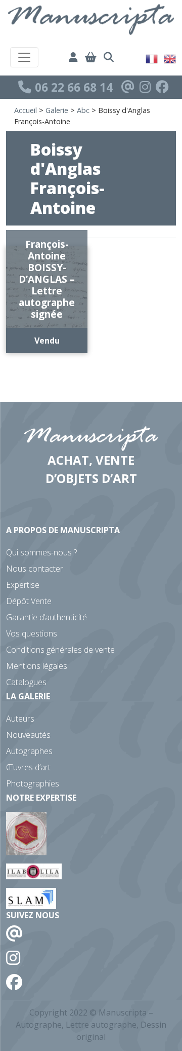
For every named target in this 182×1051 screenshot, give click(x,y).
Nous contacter (34, 568)
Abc (83, 110)
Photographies (32, 783)
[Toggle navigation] (24, 57)
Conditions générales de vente (60, 649)
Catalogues (26, 682)
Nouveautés (28, 734)
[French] (152, 57)
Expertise (22, 584)
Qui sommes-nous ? (41, 552)
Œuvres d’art (28, 767)
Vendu (47, 340)
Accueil (25, 110)
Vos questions (31, 633)
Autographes (29, 751)
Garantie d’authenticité (46, 617)
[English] (170, 57)
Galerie (57, 110)
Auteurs (20, 718)
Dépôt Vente (29, 601)
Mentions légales (36, 665)
